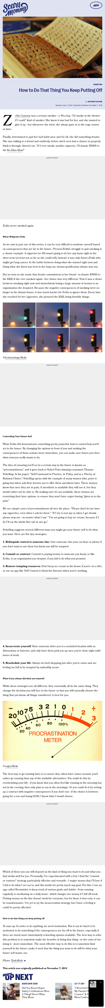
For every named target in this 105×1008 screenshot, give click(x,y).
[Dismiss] (100, 982)
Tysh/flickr (17, 960)
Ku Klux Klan (15, 150)
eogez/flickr (11, 766)
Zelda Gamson (22, 116)
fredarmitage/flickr (16, 358)
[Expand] (91, 982)
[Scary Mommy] (15, 9)
